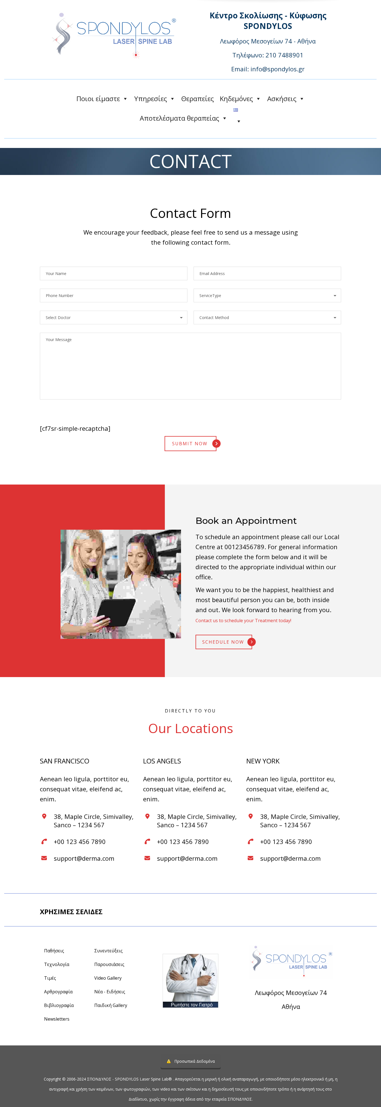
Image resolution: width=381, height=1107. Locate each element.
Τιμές (50, 978)
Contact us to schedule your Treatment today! (243, 620)
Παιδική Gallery (110, 1005)
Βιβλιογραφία (59, 1005)
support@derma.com (84, 858)
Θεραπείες (197, 98)
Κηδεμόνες (236, 98)
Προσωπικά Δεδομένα (194, 1061)
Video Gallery (108, 978)
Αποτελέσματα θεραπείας (179, 118)
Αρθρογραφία (58, 992)
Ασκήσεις (281, 98)
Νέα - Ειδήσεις (109, 992)
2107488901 (306, 1021)
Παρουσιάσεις (109, 964)
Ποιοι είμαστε (98, 98)
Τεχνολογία (56, 964)
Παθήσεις (54, 951)
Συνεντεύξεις (108, 951)
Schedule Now (223, 642)
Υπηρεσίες (150, 98)
